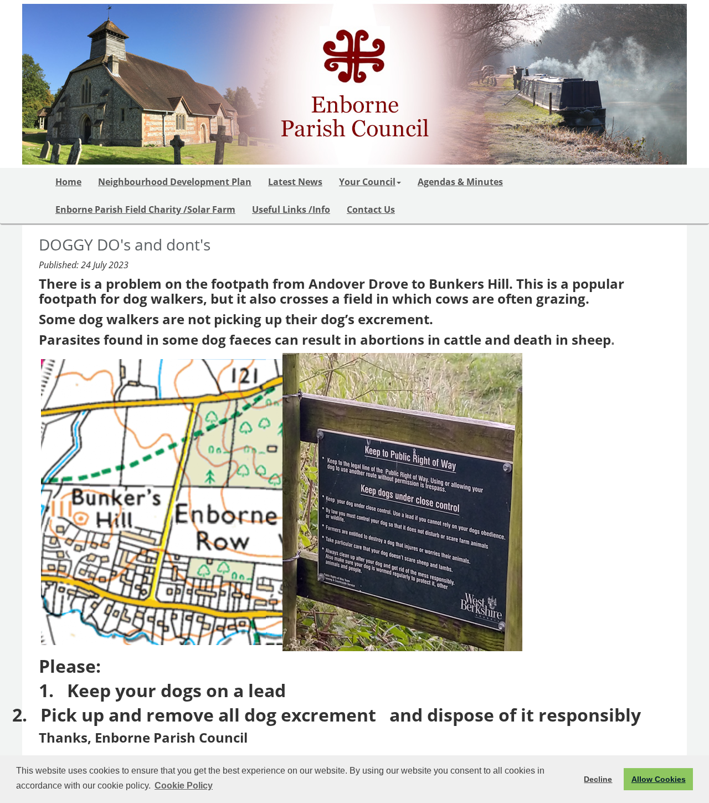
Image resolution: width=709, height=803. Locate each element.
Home (68, 182)
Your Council (367, 182)
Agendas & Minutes (460, 182)
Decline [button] (598, 779)
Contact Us (371, 209)
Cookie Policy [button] (184, 785)
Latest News (295, 182)
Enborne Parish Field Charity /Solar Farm (145, 209)
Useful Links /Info (291, 209)
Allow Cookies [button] (658, 779)
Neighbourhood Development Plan (174, 182)
